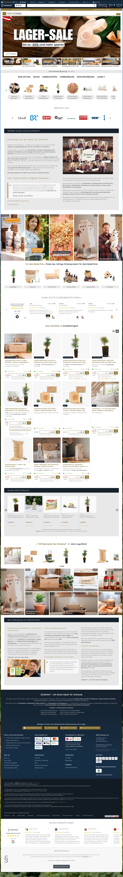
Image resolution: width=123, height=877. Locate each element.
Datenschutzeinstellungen (43, 815)
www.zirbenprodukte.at (25, 793)
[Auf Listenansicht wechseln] (113, 331)
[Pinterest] (113, 758)
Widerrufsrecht (21, 815)
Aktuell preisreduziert (71, 767)
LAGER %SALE (104, 77)
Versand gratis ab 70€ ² (61, 9)
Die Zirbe (37, 758)
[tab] (12, 62)
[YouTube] (109, 758)
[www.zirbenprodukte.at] (6, 5)
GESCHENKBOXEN (85, 77)
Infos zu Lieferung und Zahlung (74, 746)
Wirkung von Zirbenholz (41, 760)
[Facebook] (97, 758)
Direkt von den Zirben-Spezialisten (21, 9)
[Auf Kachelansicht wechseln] (117, 331)
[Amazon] (97, 761)
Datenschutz (31, 815)
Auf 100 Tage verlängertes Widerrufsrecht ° (18, 738)
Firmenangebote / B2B (10, 768)
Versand (26, 377)
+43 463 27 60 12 (101, 738)
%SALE (24, 2)
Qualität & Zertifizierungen (11, 765)
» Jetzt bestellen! (11, 54)
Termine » (62, 71)
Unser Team (7, 760)
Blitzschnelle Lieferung (12, 740)
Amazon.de (70, 793)
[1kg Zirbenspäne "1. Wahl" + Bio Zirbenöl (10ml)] (18, 450)
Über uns (86, 2)
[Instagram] (100, 758)
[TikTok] (103, 758)
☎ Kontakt (96, 2)
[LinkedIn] (116, 758)
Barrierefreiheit (56, 815)
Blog (36, 763)
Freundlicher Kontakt (12, 748)
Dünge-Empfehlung (16, 426)
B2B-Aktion (24, 77)
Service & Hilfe (74, 2)
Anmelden (68, 758)
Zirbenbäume (67, 77)
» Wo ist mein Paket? (71, 749)
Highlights (52, 2)
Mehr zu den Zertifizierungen (104, 774)
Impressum (7, 815)
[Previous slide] (2, 36)
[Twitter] (106, 758)
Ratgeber (62, 2)
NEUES (36, 77)
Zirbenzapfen (49, 77)
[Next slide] (120, 36)
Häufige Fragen (39, 768)
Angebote (41, 2)
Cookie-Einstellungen (87, 815)
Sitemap (77, 815)
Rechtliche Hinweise (68, 815)
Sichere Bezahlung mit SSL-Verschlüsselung (18, 743)
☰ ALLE (33, 2)
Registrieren (68, 760)
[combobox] (61, 5)
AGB (13, 815)
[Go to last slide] (6, 90)
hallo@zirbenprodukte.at (104, 745)
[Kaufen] (29, 375)
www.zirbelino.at (37, 793)
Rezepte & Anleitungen (41, 765)
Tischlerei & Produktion (10, 763)
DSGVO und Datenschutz (13, 745)
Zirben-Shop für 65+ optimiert (102, 9)
